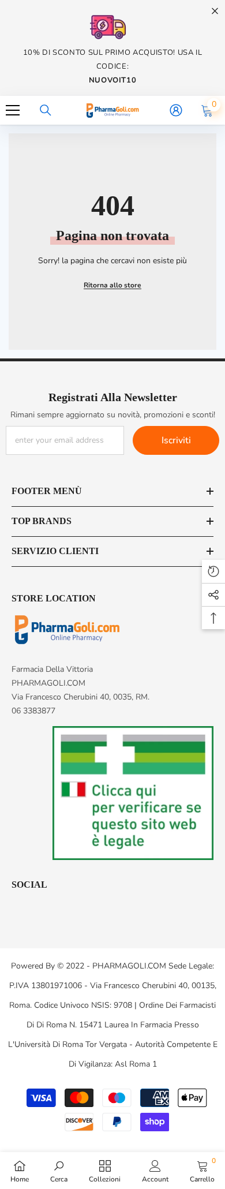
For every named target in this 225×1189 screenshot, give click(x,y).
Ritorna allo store (112, 285)
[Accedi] (175, 110)
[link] (59, 1170)
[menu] (13, 110)
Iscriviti (176, 440)
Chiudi (215, 11)
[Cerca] (45, 110)
